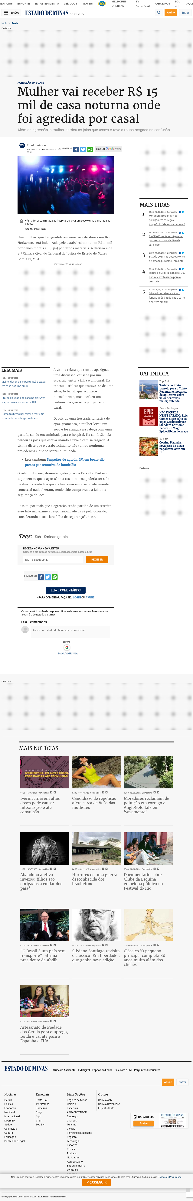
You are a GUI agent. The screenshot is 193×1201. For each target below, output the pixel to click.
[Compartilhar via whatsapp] (90, 150)
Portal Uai (41, 1100)
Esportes (72, 1145)
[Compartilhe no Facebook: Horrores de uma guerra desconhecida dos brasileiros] (102, 869)
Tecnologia (73, 1141)
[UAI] (102, 3)
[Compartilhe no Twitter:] (54, 945)
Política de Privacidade (169, 1176)
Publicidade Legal (14, 1141)
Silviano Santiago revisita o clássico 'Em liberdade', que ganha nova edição (96, 955)
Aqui (38, 1116)
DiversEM (9, 1120)
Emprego (72, 1116)
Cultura (8, 1132)
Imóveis (87, 3)
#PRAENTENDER (77, 1112)
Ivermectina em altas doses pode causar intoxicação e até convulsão (40, 805)
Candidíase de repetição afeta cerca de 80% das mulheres (94, 803)
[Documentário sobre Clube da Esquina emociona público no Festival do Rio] (148, 848)
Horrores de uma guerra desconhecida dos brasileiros (94, 879)
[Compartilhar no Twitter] (83, 150)
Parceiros (162, 3)
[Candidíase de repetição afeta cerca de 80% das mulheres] (96, 772)
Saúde (8, 1124)
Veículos (70, 3)
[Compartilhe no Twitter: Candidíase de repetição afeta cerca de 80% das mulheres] (106, 792)
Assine (171, 12)
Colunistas (10, 1128)
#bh (37, 536)
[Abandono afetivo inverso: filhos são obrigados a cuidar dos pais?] (44, 848)
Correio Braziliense (109, 1104)
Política (8, 1104)
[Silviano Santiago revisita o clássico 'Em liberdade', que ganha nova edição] (96, 925)
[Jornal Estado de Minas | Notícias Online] (46, 13)
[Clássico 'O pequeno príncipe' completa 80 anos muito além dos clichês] (148, 925)
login (77, 597)
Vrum (39, 1120)
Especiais (72, 1108)
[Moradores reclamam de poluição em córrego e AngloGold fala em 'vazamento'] (148, 772)
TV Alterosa (42, 1104)
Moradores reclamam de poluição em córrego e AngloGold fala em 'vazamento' (146, 805)
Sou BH (40, 1124)
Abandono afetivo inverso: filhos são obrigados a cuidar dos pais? (41, 881)
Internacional (12, 1116)
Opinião (71, 1104)
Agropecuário (75, 1161)
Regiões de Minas (77, 1100)
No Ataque (73, 1157)
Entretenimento (46, 3)
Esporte (23, 3)
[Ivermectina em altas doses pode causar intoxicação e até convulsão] (44, 772)
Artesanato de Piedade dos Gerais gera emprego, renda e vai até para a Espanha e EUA (44, 1034)
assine (90, 597)
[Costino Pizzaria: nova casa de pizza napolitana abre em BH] (148, 446)
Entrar (185, 12)
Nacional (9, 1112)
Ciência (71, 1128)
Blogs (39, 1112)
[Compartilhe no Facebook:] (50, 945)
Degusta (72, 1137)
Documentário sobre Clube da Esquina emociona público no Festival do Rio (143, 881)
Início (4, 23)
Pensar (71, 1149)
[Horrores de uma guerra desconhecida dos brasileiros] (96, 848)
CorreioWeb (105, 1100)
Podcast (72, 1153)
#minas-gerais (56, 536)
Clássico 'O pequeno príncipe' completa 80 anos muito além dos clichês (144, 957)
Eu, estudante (106, 1108)
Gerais (77, 13)
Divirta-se (72, 1169)
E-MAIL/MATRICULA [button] (68, 653)
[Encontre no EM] (158, 12)
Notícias (6, 3)
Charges (72, 1120)
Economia (10, 1108)
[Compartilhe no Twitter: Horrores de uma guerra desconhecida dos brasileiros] (106, 869)
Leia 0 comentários (66, 590)
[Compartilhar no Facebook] (76, 150)
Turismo (71, 1124)
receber (97, 559)
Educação (10, 1137)
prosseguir (96, 1182)
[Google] (67, 648)
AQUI (189, 3)
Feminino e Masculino (79, 1132)
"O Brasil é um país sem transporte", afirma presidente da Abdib (43, 955)
